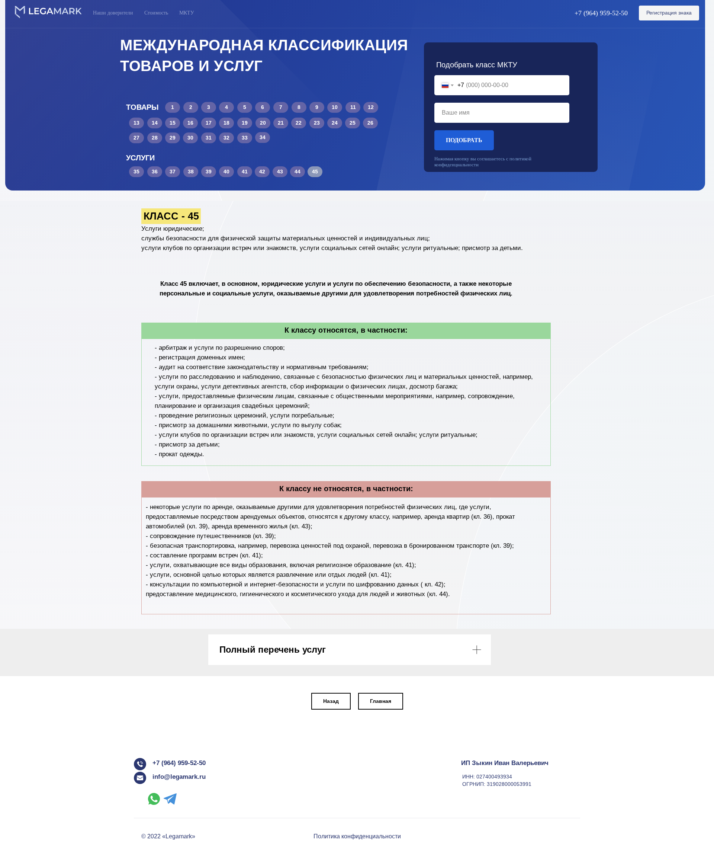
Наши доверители (113, 13)
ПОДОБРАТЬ (464, 140)
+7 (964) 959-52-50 (601, 13)
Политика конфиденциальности (357, 836)
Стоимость (156, 13)
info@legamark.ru (179, 776)
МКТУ (186, 13)
